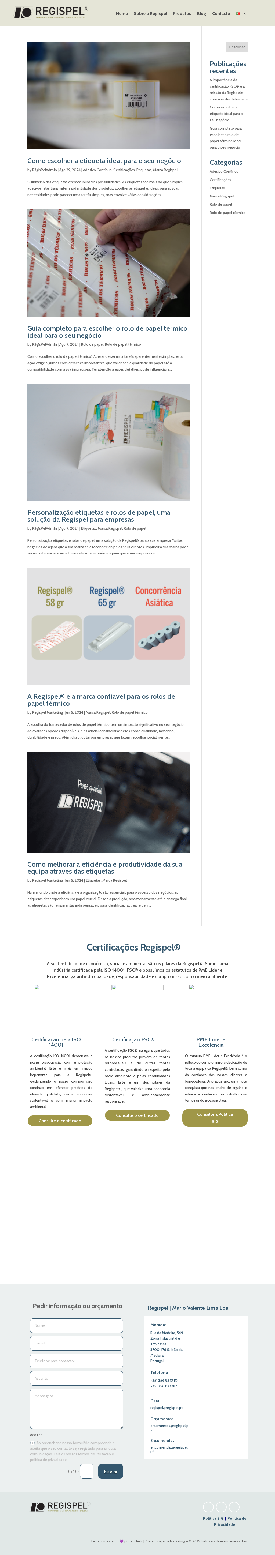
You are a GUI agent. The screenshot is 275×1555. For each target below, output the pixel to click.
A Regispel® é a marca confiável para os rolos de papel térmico (101, 700)
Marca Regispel (165, 169)
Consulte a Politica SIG (215, 1118)
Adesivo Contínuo (97, 169)
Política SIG (213, 1518)
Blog (201, 14)
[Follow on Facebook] (221, 1507)
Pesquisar (237, 46)
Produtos (182, 14)
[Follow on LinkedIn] (234, 1507)
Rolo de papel (92, 344)
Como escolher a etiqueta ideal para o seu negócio (104, 160)
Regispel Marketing (47, 712)
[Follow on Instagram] (208, 1507)
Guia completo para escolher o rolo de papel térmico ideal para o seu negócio (107, 332)
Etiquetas (143, 169)
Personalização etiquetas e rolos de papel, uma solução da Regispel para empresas (98, 516)
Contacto (221, 14)
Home (122, 14)
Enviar (111, 1471)
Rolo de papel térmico (123, 344)
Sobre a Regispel (150, 14)
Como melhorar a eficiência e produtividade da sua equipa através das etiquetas (104, 868)
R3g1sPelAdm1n (44, 169)
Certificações (124, 169)
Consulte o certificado (60, 1120)
